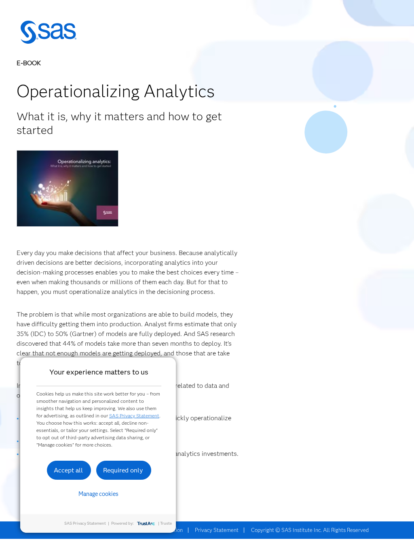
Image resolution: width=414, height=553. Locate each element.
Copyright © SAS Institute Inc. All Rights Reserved (310, 530)
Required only (123, 470)
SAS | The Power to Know (48, 32)
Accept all (68, 470)
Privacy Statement (217, 530)
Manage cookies (98, 494)
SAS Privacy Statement (134, 416)
